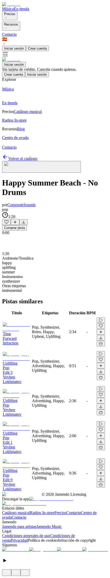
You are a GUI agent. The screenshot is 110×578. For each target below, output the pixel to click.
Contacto (9, 34)
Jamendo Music (49, 526)
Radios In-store (42, 513)
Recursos (11, 24)
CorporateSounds (21, 205)
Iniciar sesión (14, 48)
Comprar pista (14, 228)
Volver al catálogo (22, 158)
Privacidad (19, 540)
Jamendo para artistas (19, 526)
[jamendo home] (11, 4)
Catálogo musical (16, 513)
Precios (9, 14)
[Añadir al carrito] (101, 343)
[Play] (41, 167)
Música (8, 9)
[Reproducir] (101, 320)
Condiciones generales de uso (26, 536)
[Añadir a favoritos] (6, 222)
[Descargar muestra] (23, 222)
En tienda (21, 9)
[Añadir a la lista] (15, 222)
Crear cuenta (37, 48)
